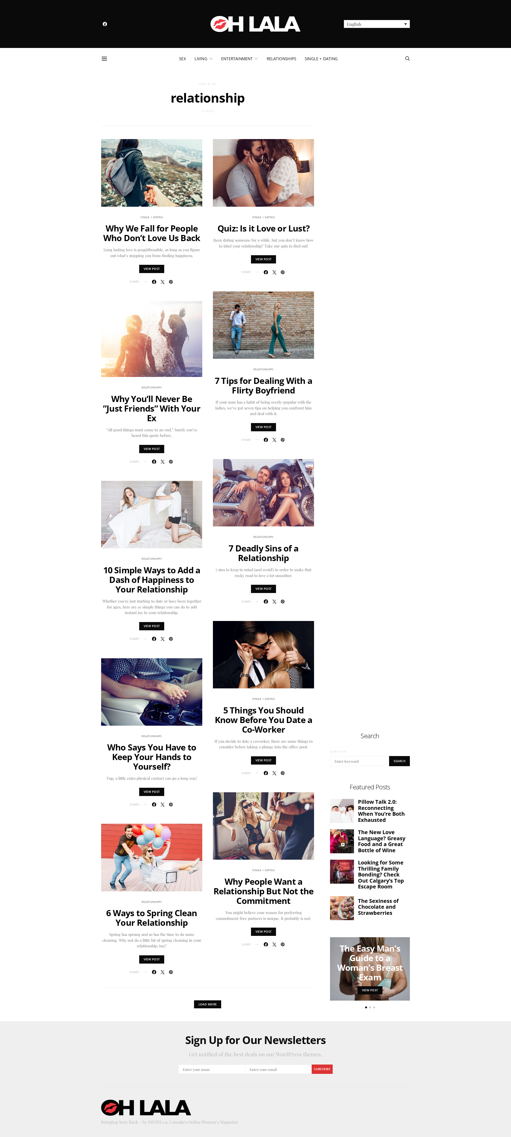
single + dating (321, 58)
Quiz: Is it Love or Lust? (263, 228)
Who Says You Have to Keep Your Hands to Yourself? (151, 756)
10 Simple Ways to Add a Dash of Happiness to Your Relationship (151, 579)
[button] (377, 24)
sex (182, 58)
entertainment (237, 58)
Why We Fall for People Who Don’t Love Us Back (151, 232)
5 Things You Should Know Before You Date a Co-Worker (263, 719)
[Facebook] (105, 24)
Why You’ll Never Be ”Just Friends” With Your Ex (151, 408)
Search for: (338, 751)
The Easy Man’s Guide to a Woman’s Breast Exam (370, 963)
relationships (281, 58)
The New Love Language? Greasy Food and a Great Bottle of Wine (381, 841)
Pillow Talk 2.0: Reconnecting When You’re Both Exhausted (381, 810)
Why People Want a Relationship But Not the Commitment (263, 891)
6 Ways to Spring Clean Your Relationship (151, 917)
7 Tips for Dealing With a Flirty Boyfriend (263, 385)
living (201, 58)
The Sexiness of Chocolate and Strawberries (378, 906)
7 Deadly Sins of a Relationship (263, 552)
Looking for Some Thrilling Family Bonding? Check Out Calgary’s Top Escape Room (381, 874)
